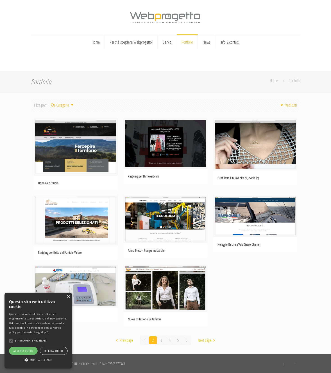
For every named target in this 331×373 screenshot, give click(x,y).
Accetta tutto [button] (23, 351)
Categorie (62, 105)
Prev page (126, 340)
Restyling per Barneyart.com (143, 176)
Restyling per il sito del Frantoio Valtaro (60, 252)
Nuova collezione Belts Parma (144, 319)
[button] (38, 360)
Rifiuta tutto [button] (53, 351)
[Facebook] (283, 364)
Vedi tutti (291, 105)
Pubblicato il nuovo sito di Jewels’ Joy (238, 177)
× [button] (68, 296)
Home (274, 80)
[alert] (38, 331)
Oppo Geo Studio (48, 183)
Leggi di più (41, 332)
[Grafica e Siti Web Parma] (165, 17)
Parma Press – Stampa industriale (146, 250)
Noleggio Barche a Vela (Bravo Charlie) (239, 244)
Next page (204, 340)
